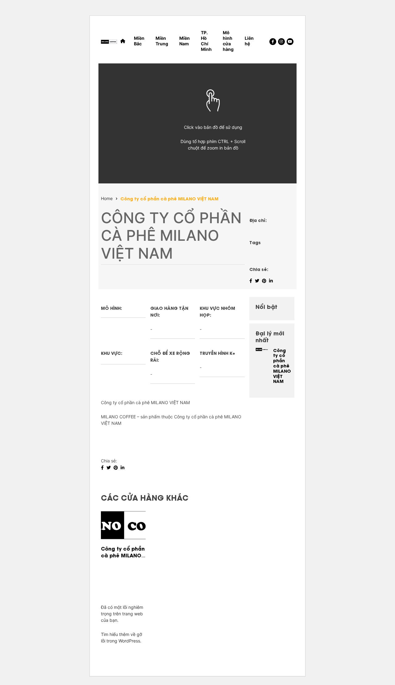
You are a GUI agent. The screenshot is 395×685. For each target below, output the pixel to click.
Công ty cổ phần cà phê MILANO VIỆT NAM (169, 198)
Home (107, 198)
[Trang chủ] (122, 41)
